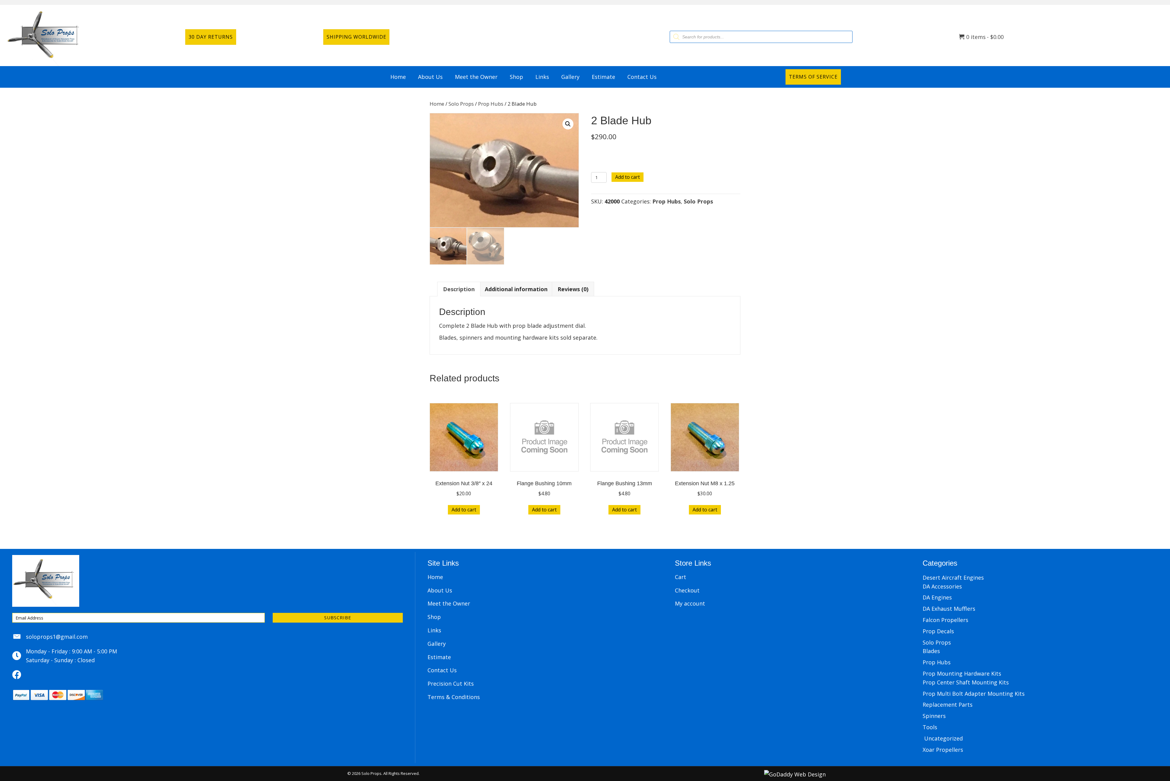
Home (437, 103)
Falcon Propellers (945, 620)
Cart (680, 577)
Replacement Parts (948, 704)
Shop (434, 616)
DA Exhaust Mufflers (949, 608)
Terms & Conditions (453, 697)
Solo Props (461, 103)
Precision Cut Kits (450, 683)
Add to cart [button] (464, 509)
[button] (567, 123)
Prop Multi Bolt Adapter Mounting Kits (974, 693)
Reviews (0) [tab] (573, 289)
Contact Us (442, 670)
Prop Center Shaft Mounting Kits (966, 682)
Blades (931, 651)
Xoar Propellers (943, 749)
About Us (439, 590)
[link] (398, 77)
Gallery (436, 643)
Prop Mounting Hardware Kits (962, 673)
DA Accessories (942, 586)
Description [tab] (459, 289)
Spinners (934, 715)
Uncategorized (943, 738)
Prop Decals (938, 631)
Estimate (439, 657)
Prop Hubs (490, 103)
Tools (930, 727)
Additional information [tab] (516, 289)
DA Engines (937, 597)
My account (690, 603)
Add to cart (627, 177)
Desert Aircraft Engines (953, 577)
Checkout (687, 590)
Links (434, 630)
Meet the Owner (448, 603)
